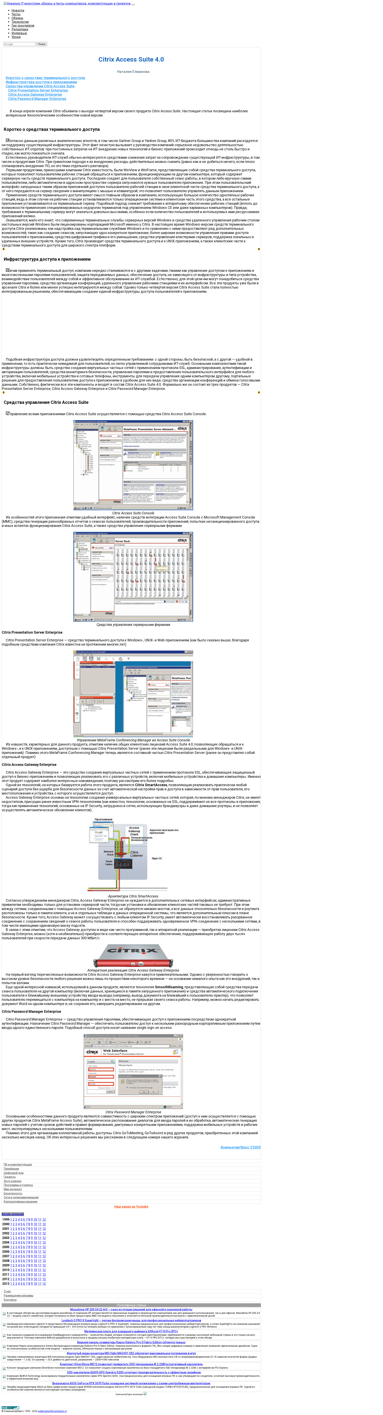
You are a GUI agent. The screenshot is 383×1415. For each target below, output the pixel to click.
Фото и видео (13, 1181)
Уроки (16, 37)
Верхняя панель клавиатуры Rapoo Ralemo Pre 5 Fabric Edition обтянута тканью (131, 1342)
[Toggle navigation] (133, 4)
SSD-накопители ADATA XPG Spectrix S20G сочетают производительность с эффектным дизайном (134, 1372)
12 (44, 1219)
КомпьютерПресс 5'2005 (241, 1147)
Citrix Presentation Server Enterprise (38, 90)
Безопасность (13, 1193)
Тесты (16, 14)
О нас (7, 1291)
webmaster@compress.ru (52, 1411)
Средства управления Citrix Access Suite (40, 86)
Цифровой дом (14, 1172)
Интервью (19, 33)
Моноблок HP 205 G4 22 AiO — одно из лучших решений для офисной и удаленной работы (131, 1309)
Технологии (20, 22)
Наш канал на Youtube (131, 1207)
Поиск (41, 44)
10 (35, 1219)
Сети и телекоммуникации (21, 1197)
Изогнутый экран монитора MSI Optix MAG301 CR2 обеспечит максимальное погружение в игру (131, 1353)
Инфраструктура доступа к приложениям (41, 82)
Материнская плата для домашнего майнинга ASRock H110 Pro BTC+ (131, 1331)
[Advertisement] (133, 325)
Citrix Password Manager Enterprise (37, 99)
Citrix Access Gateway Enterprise (35, 94)
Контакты (10, 1299)
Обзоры (17, 18)
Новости (18, 10)
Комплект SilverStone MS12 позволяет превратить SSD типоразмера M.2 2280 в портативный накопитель (131, 1364)
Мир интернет (13, 1189)
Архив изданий (13, 1214)
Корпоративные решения (20, 1201)
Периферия (11, 1168)
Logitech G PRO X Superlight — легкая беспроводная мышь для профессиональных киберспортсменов (131, 1320)
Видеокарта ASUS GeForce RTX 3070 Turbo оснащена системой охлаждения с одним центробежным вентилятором (131, 1383)
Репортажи (20, 29)
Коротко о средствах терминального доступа (45, 78)
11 (39, 1219)
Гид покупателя (23, 25)
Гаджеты (10, 1176)
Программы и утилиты (18, 1185)
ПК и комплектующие (18, 1164)
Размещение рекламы (18, 1295)
